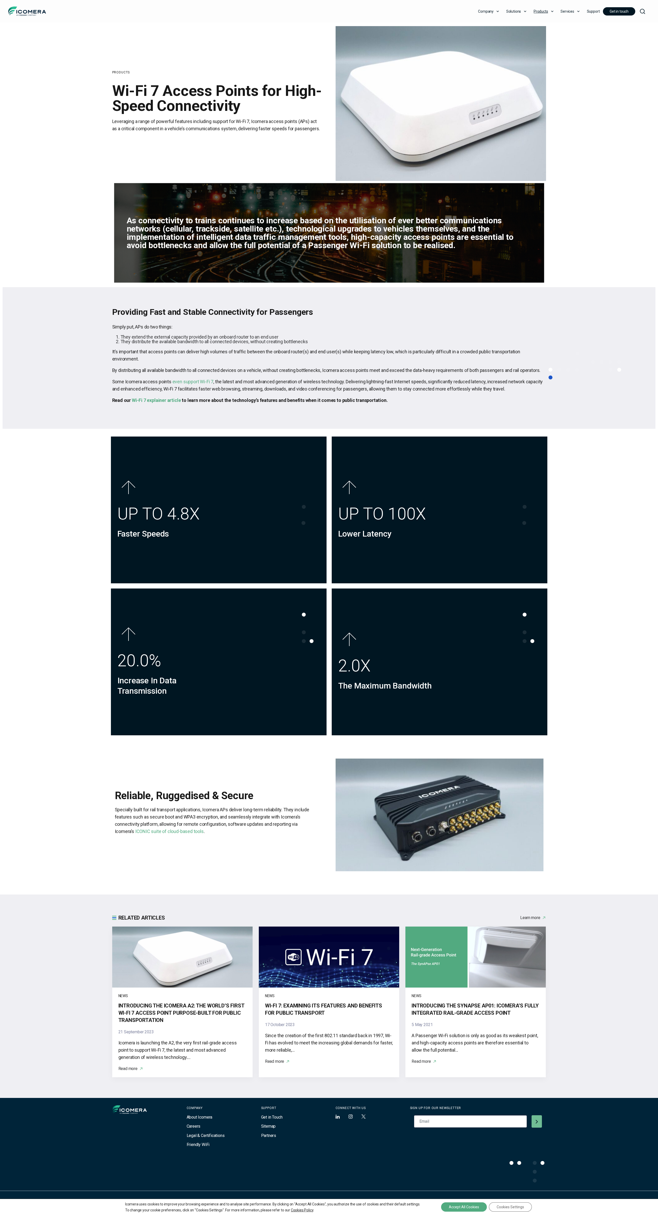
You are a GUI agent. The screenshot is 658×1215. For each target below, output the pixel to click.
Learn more (530, 917)
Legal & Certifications (206, 1135)
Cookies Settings (510, 1207)
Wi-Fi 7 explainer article (156, 400)
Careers (194, 1126)
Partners (268, 1135)
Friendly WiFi (198, 1144)
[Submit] (537, 1121)
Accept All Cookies (464, 1207)
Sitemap (268, 1126)
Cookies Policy (302, 1210)
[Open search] (642, 11)
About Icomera (200, 1117)
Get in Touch (272, 1117)
